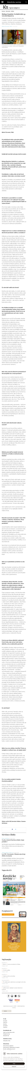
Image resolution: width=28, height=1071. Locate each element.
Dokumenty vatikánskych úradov (11, 1047)
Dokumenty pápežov (8, 1045)
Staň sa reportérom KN (8, 1032)
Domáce (4, 962)
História (5, 1027)
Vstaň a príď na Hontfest (9, 976)
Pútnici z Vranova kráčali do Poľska (11, 964)
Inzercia (5, 1022)
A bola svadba (6, 970)
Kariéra (5, 1024)
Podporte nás (6, 1034)
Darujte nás (6, 1035)
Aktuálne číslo (6, 1040)
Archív (5, 1011)
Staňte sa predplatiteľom (8, 914)
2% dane (5, 1025)
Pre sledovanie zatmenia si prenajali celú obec (14, 982)
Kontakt (5, 1020)
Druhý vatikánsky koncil (9, 1049)
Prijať (14, 1063)
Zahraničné (5, 980)
